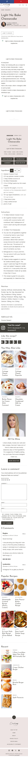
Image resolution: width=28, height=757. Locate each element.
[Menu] (26, 5)
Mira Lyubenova (12, 22)
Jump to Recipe (7, 33)
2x (15, 170)
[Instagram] (9, 750)
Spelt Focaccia (18, 697)
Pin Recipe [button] (20, 159)
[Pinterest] (19, 750)
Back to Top (14, 729)
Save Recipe (6, 159)
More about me (14, 460)
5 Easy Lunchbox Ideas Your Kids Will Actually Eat (19, 654)
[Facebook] (12, 750)
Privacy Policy (14, 738)
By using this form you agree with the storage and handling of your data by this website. (14, 517)
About (14, 735)
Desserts (7, 9)
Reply (24, 533)
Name (3, 502)
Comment (7, 162)
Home (2, 9)
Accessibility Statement (14, 744)
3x (19, 170)
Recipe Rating (5, 478)
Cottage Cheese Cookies (5, 373)
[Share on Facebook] (7, 1)
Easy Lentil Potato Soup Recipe (19, 633)
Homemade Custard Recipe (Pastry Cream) (6, 603)
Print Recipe (20, 162)
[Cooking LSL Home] (5, 5)
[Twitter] (15, 750)
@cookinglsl (16, 328)
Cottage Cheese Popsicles (18, 373)
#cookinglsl (11, 330)
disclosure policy (4, 37)
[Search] (23, 5)
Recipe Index (14, 741)
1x (12, 170)
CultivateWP (16, 755)
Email (3, 508)
